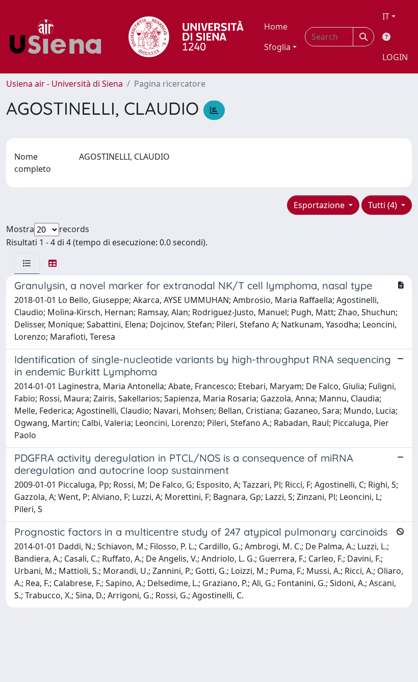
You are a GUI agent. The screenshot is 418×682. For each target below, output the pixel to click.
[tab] (27, 263)
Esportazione (320, 205)
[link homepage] (59, 36)
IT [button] (385, 16)
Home (276, 26)
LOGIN (395, 57)
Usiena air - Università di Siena (64, 83)
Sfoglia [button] (277, 47)
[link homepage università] (186, 36)
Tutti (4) (383, 205)
